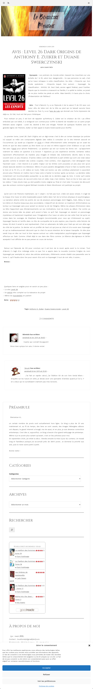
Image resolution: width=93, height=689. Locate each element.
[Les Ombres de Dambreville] (12, 574)
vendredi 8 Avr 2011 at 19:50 (33, 338)
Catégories (14, 474)
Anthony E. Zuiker (36, 309)
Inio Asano (21, 602)
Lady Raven (21, 578)
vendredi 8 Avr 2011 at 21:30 (35, 371)
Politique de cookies (46, 686)
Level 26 (14, 289)
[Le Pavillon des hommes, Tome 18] (12, 563)
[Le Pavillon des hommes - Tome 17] (12, 587)
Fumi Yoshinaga (23, 556)
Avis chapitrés (46, 67)
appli (14, 149)
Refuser (46, 674)
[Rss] (8, 3)
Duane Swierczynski (53, 309)
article (9, 292)
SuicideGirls (17, 296)
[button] (89, 645)
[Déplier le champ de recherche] (12, 530)
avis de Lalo (55, 111)
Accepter (46, 668)
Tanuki (27, 368)
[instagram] (4, 3)
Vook (39, 143)
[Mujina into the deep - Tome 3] (12, 598)
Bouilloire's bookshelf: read (27, 546)
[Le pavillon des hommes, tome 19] (12, 552)
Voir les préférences (46, 681)
